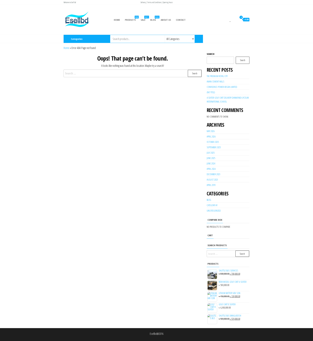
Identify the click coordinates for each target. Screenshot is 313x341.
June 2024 (211, 163)
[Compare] (226, 19)
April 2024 (211, 168)
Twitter (233, 39)
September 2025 (214, 147)
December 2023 (213, 174)
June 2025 (211, 158)
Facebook (222, 39)
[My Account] (234, 19)
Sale (144, 18)
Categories (76, 38)
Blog (154, 18)
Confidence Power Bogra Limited (222, 86)
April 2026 (211, 136)
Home (117, 19)
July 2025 (211, 152)
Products (131, 18)
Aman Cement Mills (215, 81)
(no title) (211, 92)
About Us (166, 19)
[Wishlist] (230, 19)
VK (243, 39)
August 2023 (212, 179)
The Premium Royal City (217, 76)
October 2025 (213, 141)
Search (210, 54)
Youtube (238, 39)
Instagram (227, 39)
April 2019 (211, 185)
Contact (181, 19)
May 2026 (211, 131)
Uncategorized (214, 210)
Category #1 (212, 205)
